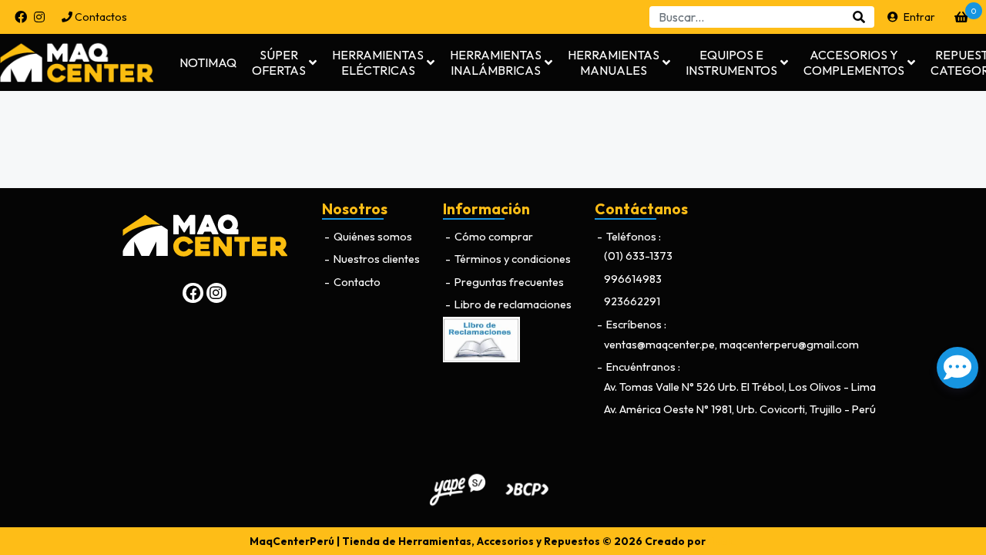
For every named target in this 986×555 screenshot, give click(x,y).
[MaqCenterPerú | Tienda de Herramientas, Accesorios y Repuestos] (89, 62)
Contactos (99, 17)
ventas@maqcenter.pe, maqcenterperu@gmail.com (731, 345)
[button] (284, 62)
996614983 (633, 279)
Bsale (722, 541)
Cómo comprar (492, 237)
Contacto (356, 282)
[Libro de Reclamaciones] (481, 338)
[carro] (961, 17)
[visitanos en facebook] (21, 17)
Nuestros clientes (375, 259)
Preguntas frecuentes (508, 282)
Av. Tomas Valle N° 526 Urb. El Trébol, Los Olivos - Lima (740, 387)
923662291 (632, 301)
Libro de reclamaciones (512, 304)
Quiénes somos (371, 237)
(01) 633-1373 (638, 256)
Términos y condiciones (511, 259)
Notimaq (207, 62)
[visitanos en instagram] (39, 17)
